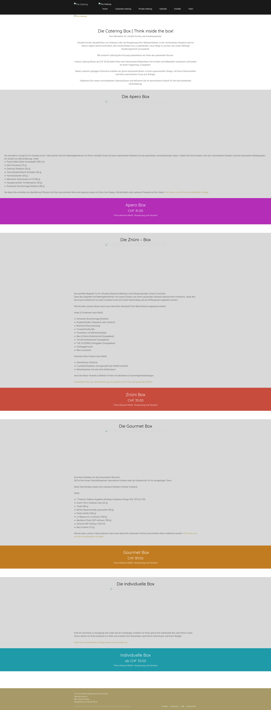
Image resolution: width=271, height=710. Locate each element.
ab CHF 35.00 (135, 661)
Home (105, 9)
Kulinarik (163, 9)
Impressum (174, 706)
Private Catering (145, 9)
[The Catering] (105, 4)
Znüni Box (135, 394)
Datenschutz (191, 706)
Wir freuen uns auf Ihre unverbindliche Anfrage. (187, 192)
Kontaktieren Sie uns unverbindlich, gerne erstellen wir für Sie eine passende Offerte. (113, 382)
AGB (182, 706)
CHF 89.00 (135, 558)
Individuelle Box (135, 655)
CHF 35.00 (135, 400)
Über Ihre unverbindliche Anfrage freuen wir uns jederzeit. (101, 642)
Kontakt (177, 9)
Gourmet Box (135, 552)
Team (190, 9)
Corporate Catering (123, 9)
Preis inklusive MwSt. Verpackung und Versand (135, 405)
